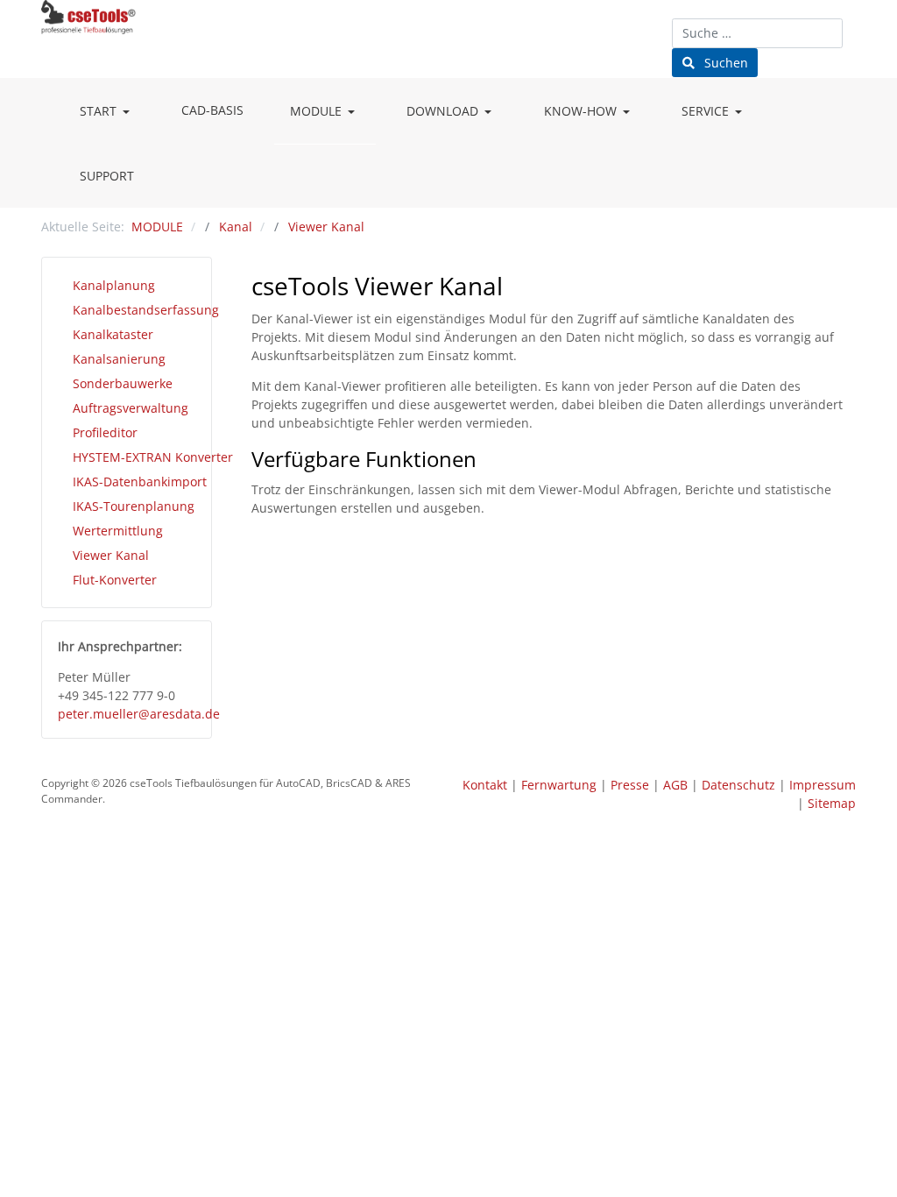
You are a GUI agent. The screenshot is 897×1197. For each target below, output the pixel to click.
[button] (107, 111)
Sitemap (832, 803)
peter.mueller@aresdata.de (139, 713)
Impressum (822, 784)
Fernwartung (559, 784)
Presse (630, 784)
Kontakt (485, 784)
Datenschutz (738, 784)
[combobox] (757, 33)
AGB (675, 784)
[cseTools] (88, 14)
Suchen (724, 62)
